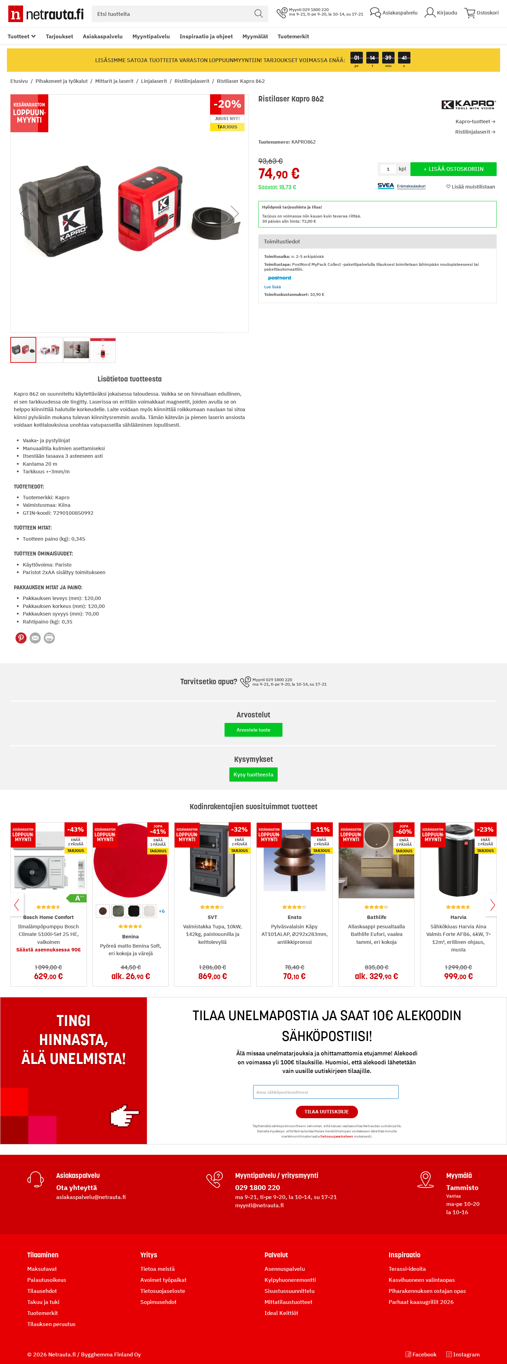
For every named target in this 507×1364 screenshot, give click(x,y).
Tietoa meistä (157, 1268)
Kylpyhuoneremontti (290, 1279)
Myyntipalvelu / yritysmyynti (276, 1175)
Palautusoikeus (46, 1279)
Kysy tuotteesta (253, 774)
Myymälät (255, 36)
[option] (103, 911)
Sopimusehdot (158, 1301)
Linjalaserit (154, 81)
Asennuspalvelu (285, 1268)
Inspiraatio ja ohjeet (206, 36)
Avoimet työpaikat (163, 1279)
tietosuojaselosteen (336, 1136)
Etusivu (19, 81)
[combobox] (180, 14)
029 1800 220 (257, 1187)
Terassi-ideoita (407, 1268)
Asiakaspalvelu (103, 36)
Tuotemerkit (293, 36)
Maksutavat (42, 1268)
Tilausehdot (42, 1290)
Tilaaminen (43, 1254)
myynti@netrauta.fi (259, 1205)
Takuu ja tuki (43, 1301)
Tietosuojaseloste (162, 1290)
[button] (24, 213)
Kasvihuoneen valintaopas (422, 1279)
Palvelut (276, 1254)
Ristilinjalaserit (193, 81)
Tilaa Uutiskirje (327, 1112)
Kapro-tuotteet (473, 121)
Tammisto (462, 1187)
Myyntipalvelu (151, 36)
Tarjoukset (59, 36)
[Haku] (258, 14)
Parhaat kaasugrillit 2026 (421, 1301)
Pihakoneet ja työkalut (62, 81)
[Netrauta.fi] (45, 14)
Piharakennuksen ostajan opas (427, 1290)
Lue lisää (272, 286)
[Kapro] (469, 104)
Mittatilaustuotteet (288, 1301)
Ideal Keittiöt (281, 1312)
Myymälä (459, 1175)
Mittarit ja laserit (115, 81)
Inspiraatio (404, 1254)
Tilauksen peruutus (51, 1324)
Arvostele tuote (253, 730)
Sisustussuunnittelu (290, 1290)
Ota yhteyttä (76, 1187)
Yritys (148, 1254)
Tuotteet (18, 36)
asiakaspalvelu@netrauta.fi (91, 1196)
